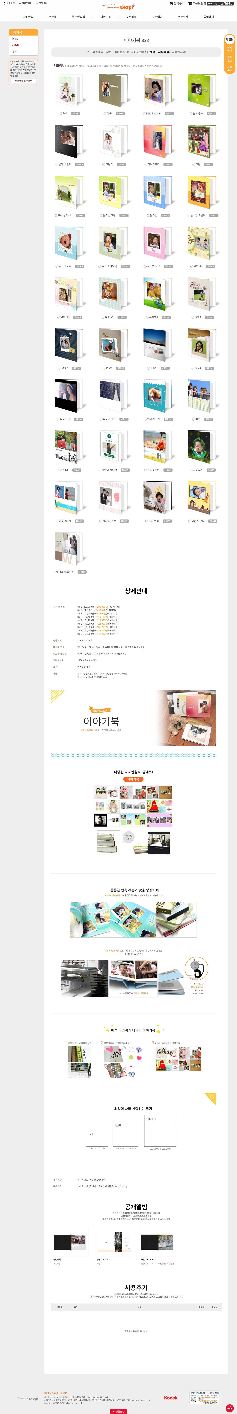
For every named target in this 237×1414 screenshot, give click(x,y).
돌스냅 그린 (109, 215)
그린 (198, 164)
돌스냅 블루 (65, 266)
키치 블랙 (153, 521)
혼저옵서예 (154, 470)
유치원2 (109, 317)
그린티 (109, 164)
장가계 (65, 470)
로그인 (214, 3)
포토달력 (131, 17)
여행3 (198, 317)
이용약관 (64, 1393)
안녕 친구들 (153, 419)
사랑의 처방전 (109, 470)
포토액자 (183, 17)
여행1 (109, 368)
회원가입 (227, 3)
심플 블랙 (65, 419)
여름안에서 (65, 521)
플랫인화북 (78, 17)
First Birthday (153, 113)
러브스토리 (154, 164)
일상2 (153, 368)
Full (65, 113)
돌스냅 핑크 (153, 266)
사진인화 (28, 17)
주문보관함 (199, 3)
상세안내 (229, 49)
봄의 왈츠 (198, 113)
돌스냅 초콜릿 (198, 215)
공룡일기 (198, 470)
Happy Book (65, 215)
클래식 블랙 (65, 164)
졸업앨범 (209, 17)
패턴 (198, 419)
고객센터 (43, 3)
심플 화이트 (109, 419)
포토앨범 (157, 17)
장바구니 (179, 3)
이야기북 (105, 17)
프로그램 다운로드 (23, 81)
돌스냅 (153, 215)
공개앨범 (229, 59)
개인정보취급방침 (51, 1393)
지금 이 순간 (109, 521)
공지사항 (10, 3)
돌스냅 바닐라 (109, 266)
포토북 (53, 17)
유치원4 (198, 266)
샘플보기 (75, 114)
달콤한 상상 (198, 521)
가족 (109, 113)
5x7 (14, 52)
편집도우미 (26, 3)
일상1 (198, 368)
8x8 (16, 45)
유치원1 (153, 317)
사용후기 (229, 69)
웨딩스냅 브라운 (65, 572)
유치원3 (65, 317)
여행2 (65, 368)
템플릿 (229, 39)
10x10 (15, 38)
